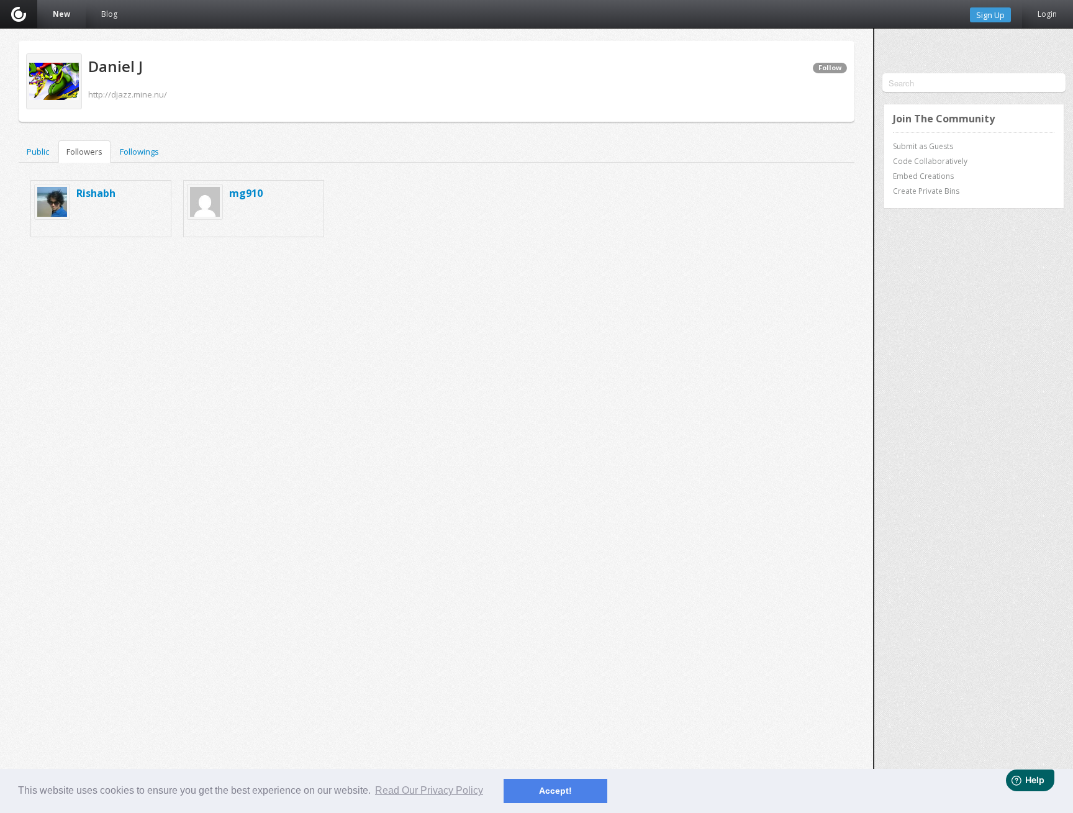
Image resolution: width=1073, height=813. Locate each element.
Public (38, 151)
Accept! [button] (555, 791)
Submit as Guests (923, 146)
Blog (109, 14)
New (61, 14)
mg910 (246, 193)
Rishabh (95, 193)
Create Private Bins (926, 191)
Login (1047, 14)
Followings (139, 151)
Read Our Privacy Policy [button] (429, 790)
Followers (84, 151)
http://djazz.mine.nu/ (127, 94)
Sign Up (990, 14)
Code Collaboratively (930, 161)
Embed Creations (923, 176)
